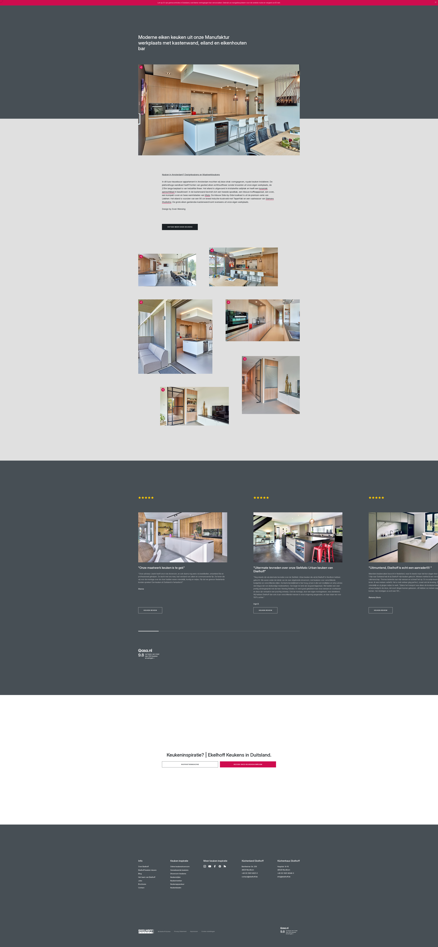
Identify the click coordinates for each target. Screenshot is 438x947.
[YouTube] (209, 866)
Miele (207, 195)
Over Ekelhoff (143, 866)
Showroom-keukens (178, 874)
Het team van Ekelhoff (146, 877)
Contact (141, 888)
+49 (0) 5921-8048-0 (285, 873)
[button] (141, 67)
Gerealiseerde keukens (179, 870)
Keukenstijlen (175, 877)
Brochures (142, 884)
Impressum (194, 931)
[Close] (435, 2)
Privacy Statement (180, 931)
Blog (140, 874)
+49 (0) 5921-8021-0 (250, 873)
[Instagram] (204, 866)
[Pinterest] (220, 866)
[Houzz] (225, 866)
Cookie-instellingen (208, 931)
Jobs (140, 881)
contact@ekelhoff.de (250, 877)
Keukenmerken (176, 881)
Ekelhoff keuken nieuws (147, 870)
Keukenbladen (175, 888)
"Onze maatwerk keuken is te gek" (161, 567)
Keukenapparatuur (177, 884)
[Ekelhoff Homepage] (148, 931)
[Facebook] (214, 866)
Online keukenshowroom (180, 866)
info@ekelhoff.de (283, 877)
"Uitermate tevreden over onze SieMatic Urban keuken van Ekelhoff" (293, 569)
